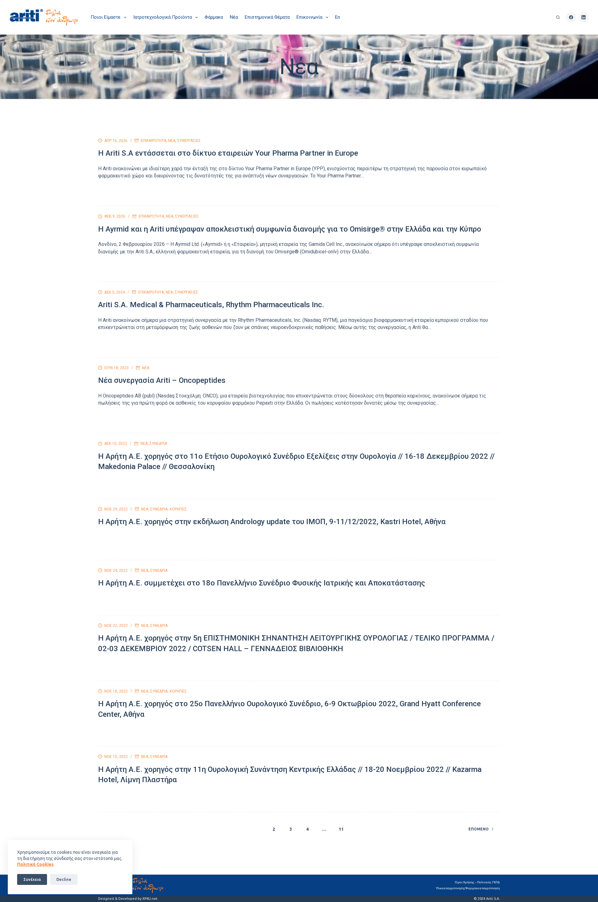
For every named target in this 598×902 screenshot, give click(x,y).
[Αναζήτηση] (558, 17)
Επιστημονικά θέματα (267, 17)
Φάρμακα (214, 17)
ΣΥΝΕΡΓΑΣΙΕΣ (189, 141)
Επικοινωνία (309, 17)
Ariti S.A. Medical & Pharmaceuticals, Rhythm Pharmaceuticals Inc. (211, 304)
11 (341, 829)
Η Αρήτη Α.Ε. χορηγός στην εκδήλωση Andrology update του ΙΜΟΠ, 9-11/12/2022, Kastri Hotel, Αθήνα (272, 521)
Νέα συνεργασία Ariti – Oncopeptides (161, 380)
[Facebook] (571, 17)
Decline (63, 879)
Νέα (234, 17)
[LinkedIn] (584, 17)
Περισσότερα (120, 193)
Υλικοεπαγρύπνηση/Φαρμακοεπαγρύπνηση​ (468, 888)
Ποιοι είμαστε (106, 17)
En (337, 17)
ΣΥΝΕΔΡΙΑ (158, 443)
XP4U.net (150, 898)
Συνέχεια (32, 879)
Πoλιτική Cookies (35, 864)
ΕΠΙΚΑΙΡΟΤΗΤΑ (153, 141)
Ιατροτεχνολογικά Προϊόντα (162, 17)
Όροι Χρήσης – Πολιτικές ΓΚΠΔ (477, 882)
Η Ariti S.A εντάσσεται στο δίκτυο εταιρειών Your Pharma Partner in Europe (228, 153)
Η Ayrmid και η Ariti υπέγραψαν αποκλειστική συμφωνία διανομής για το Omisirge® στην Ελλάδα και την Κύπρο (289, 229)
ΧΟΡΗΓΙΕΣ (178, 509)
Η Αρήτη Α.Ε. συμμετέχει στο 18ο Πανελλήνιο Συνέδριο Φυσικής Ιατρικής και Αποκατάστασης (261, 583)
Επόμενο (478, 829)
